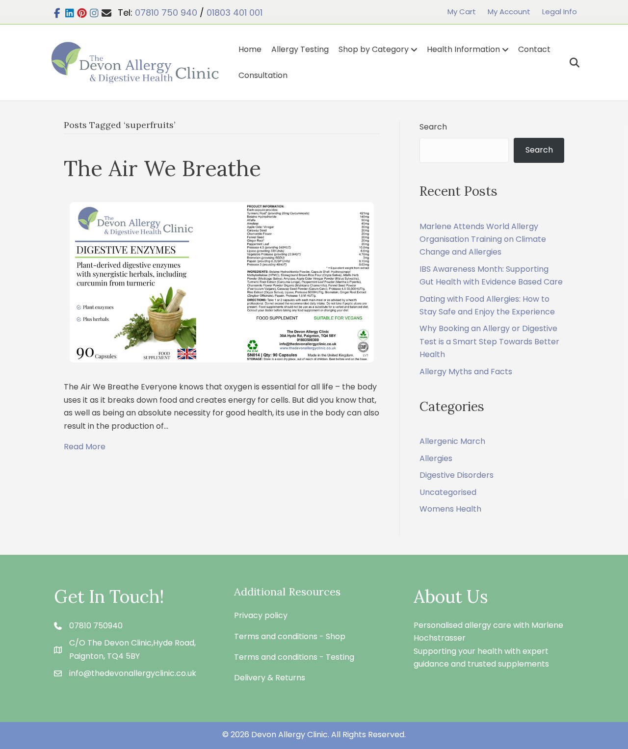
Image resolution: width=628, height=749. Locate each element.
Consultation (263, 75)
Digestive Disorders (456, 475)
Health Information (463, 49)
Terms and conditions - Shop (289, 636)
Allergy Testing (300, 49)
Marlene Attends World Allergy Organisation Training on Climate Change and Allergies (482, 239)
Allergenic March (452, 441)
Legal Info (559, 11)
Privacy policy (261, 615)
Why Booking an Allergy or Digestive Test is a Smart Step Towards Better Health (489, 341)
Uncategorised (447, 492)
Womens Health (450, 509)
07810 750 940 (166, 12)
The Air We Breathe (162, 168)
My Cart (461, 11)
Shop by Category (374, 49)
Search (433, 126)
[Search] (571, 63)
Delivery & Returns (269, 677)
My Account (509, 11)
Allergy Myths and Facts (465, 371)
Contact (534, 49)
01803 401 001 (234, 12)
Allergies (435, 458)
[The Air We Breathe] (222, 281)
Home (250, 49)
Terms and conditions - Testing (294, 657)
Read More (84, 446)
